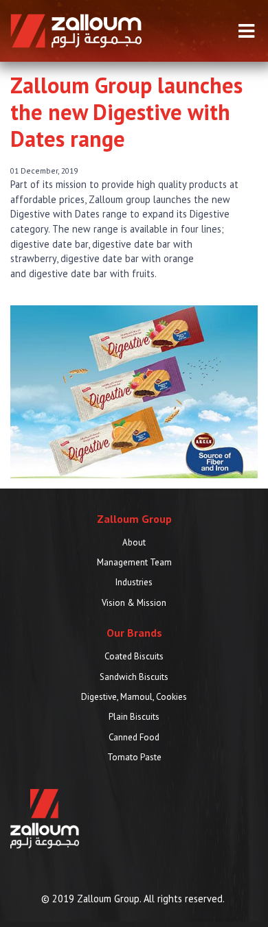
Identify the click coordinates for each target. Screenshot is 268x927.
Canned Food (134, 737)
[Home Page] (76, 29)
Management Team (134, 562)
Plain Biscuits (134, 717)
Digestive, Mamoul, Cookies (134, 697)
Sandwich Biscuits (134, 677)
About (134, 542)
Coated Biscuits (134, 656)
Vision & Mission (134, 603)
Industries (134, 582)
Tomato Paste (134, 757)
